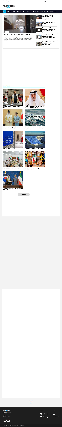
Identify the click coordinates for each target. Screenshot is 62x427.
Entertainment (33, 11)
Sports (28, 11)
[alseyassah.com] (6, 420)
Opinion (18, 11)
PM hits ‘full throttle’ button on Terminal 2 (17, 34)
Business (23, 11)
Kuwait (8, 11)
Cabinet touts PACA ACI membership (11, 168)
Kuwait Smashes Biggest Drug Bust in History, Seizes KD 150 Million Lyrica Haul (34, 107)
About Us (51, 1)
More (51, 11)
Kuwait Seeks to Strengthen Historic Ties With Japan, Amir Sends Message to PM (13, 128)
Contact (48, 1)
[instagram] (41, 417)
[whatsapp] (47, 414)
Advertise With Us (56, 1)
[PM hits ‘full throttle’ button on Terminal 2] (20, 32)
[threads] (41, 414)
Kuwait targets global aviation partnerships (34, 148)
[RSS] (47, 417)
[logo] (9, 6)
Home (4, 11)
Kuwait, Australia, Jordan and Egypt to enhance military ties (33, 169)
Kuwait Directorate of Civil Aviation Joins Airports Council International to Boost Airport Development (34, 128)
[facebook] (44, 414)
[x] (44, 417)
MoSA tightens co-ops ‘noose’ (9, 148)
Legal (38, 11)
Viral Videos (42, 11)
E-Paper (47, 11)
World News (14, 11)
